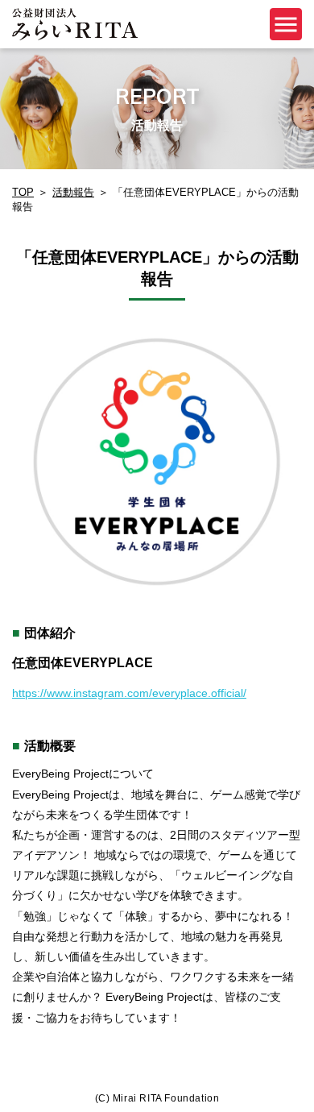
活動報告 (73, 192)
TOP (23, 192)
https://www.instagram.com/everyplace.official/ (129, 693)
